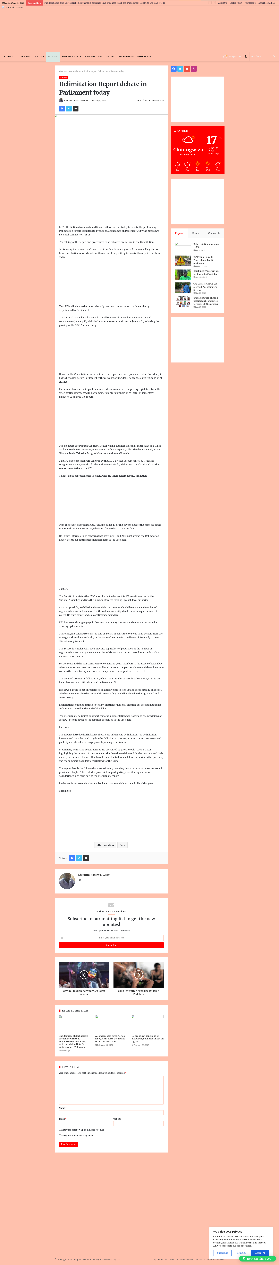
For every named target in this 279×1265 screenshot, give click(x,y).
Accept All (260, 1253)
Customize (222, 1253)
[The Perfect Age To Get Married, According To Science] (183, 287)
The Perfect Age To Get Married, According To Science (205, 287)
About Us (222, 3)
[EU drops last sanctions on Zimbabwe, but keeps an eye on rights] (148, 1024)
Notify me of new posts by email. (77, 1135)
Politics (39, 56)
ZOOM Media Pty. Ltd (110, 1259)
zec (123, 845)
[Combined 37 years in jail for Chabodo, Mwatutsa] (183, 275)
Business (25, 56)
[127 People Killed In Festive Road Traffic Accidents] (183, 261)
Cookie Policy (236, 3)
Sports (110, 56)
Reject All (241, 1253)
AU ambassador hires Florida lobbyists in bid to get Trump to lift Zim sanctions (110, 1039)
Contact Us (250, 3)
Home (64, 71)
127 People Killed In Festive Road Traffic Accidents (203, 260)
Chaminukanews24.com (75, 100)
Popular (179, 233)
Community (10, 56)
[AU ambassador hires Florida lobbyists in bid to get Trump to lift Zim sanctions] (111, 1024)
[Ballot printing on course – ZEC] (183, 248)
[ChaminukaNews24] (12, 7)
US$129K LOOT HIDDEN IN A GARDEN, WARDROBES (68, 3)
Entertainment (70, 56)
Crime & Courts (93, 56)
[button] (257, 1259)
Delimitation (106, 845)
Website (117, 1119)
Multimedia (125, 56)
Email (62, 1119)
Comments (214, 233)
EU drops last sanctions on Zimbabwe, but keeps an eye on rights (148, 1039)
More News (143, 56)
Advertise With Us (267, 3)
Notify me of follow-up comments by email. (82, 1130)
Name (63, 1108)
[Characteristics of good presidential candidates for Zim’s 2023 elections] (183, 301)
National (53, 56)
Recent (196, 233)
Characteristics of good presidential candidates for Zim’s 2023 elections (205, 301)
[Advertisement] (186, 29)
